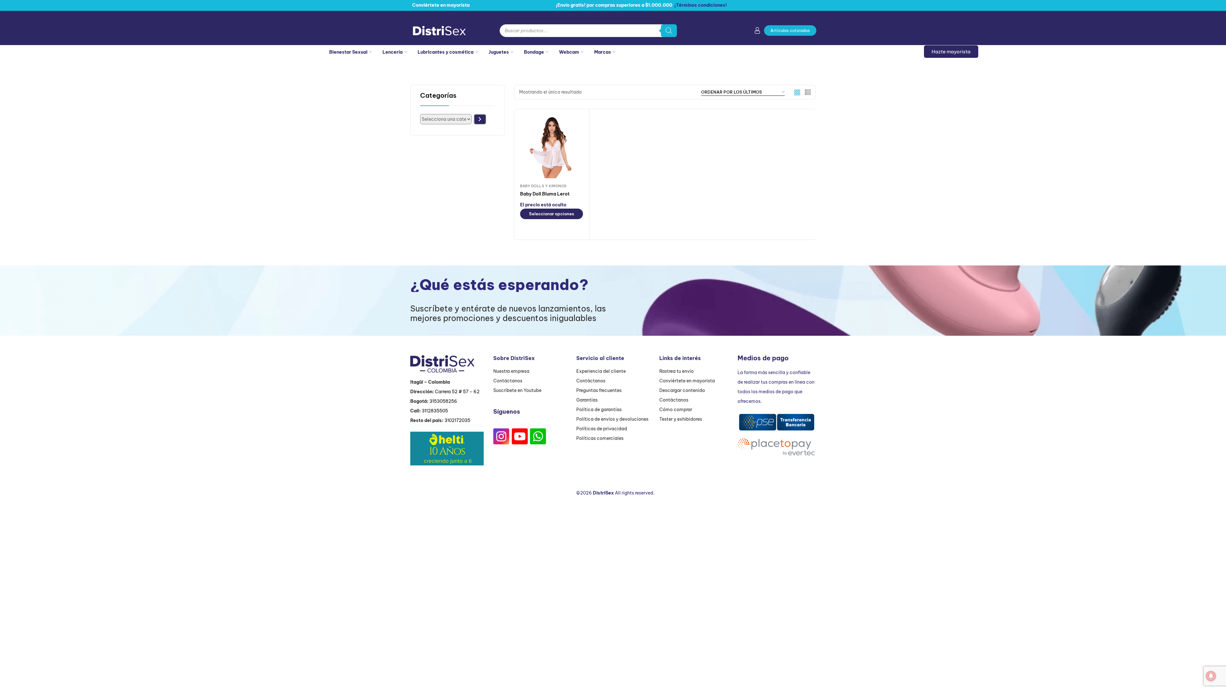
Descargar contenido (682, 390)
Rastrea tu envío (676, 371)
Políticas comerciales (600, 438)
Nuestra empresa (511, 371)
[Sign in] (757, 31)
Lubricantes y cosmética (445, 52)
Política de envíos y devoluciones (612, 419)
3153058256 (443, 401)
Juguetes (498, 52)
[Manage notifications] (1211, 676)
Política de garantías (599, 409)
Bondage (534, 52)
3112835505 (435, 411)
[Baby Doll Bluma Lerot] (551, 146)
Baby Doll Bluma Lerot (545, 194)
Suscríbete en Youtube (517, 390)
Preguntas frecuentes (599, 390)
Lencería (392, 52)
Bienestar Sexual (348, 52)
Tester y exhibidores (680, 419)
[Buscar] (669, 30)
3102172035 (457, 420)
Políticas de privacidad (601, 429)
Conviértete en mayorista (687, 381)
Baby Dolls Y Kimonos (543, 186)
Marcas (602, 52)
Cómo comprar (675, 409)
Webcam (569, 52)
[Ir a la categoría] (480, 119)
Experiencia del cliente (601, 371)
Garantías (587, 400)
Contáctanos (507, 381)
